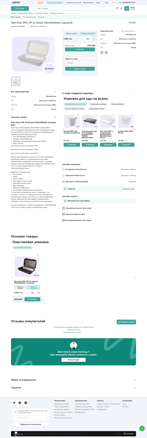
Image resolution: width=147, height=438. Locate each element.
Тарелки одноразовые (61, 406)
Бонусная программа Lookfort (85, 409)
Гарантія (16, 387)
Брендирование (88, 2)
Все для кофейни (60, 415)
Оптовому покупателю (73, 2)
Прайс (40, 2)
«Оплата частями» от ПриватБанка (108, 404)
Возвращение (101, 409)
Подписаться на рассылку (30, 424)
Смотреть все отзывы (72, 332)
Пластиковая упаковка (41, 13)
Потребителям (81, 401)
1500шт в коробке (71, 33)
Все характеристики (29, 17)
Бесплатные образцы (55, 2)
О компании (127, 401)
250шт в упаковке (88, 33)
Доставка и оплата (103, 406)
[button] (15, 81)
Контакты (125, 406)
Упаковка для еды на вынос (25, 13)
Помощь (100, 401)
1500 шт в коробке (20, 287)
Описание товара (18, 117)
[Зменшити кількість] (81, 38)
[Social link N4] (26, 403)
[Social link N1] (14, 403)
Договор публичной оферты (72, 433)
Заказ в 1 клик (80, 69)
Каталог (21, 8)
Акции (98, 2)
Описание (41, 17)
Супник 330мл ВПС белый (125, 132)
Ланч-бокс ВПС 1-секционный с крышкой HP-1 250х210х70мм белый (107, 134)
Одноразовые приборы (98, 104)
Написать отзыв (127, 322)
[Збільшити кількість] (94, 38)
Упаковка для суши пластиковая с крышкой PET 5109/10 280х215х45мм (89, 134)
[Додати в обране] (77, 115)
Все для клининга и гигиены (75, 109)
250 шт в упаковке (33, 287)
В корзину (80, 49)
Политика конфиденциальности (51, 433)
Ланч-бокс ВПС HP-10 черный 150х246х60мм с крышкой (26, 282)
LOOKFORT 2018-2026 (31, 433)
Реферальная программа (83, 406)
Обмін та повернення (23, 379)
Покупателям (59, 401)
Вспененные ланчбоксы (57, 13)
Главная (13, 13)
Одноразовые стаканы (97, 109)
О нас (124, 404)
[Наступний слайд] (133, 93)
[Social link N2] (20, 403)
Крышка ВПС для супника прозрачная (72, 132)
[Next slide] (134, 129)
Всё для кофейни (117, 104)
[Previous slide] (63, 129)
